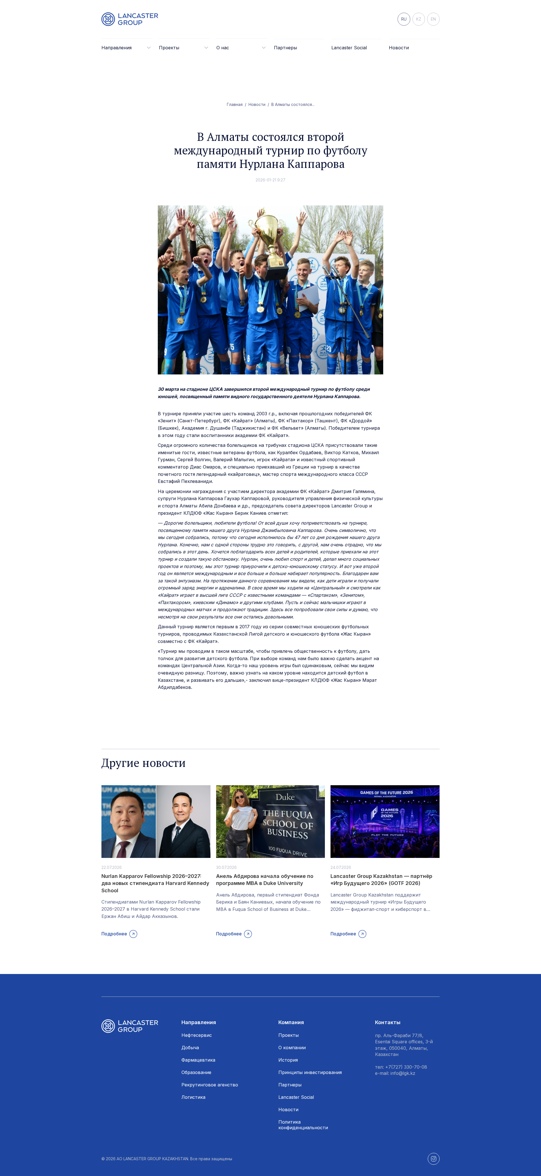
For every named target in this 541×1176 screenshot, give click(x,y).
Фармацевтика (198, 1060)
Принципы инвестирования (310, 1072)
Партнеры (285, 47)
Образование (196, 1072)
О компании (292, 1047)
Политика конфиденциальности (303, 1124)
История (288, 1060)
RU (404, 19)
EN (433, 19)
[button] (126, 47)
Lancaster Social (349, 47)
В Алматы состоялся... (292, 104)
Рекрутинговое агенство (209, 1085)
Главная (235, 104)
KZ (418, 19)
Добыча (190, 1047)
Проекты (288, 1035)
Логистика (193, 1097)
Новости (399, 47)
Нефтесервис (196, 1035)
